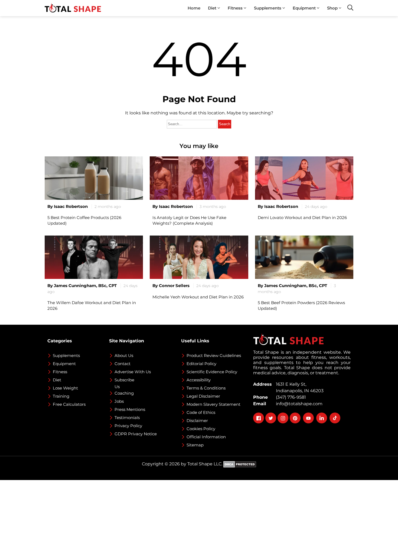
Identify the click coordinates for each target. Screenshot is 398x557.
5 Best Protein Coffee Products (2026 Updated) (84, 220)
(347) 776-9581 (290, 397)
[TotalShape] (73, 8)
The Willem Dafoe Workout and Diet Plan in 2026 (91, 305)
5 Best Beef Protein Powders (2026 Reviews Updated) (301, 305)
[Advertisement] (162, 518)
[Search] (350, 8)
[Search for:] (192, 123)
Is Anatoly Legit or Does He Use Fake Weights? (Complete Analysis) (189, 220)
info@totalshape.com (298, 403)
